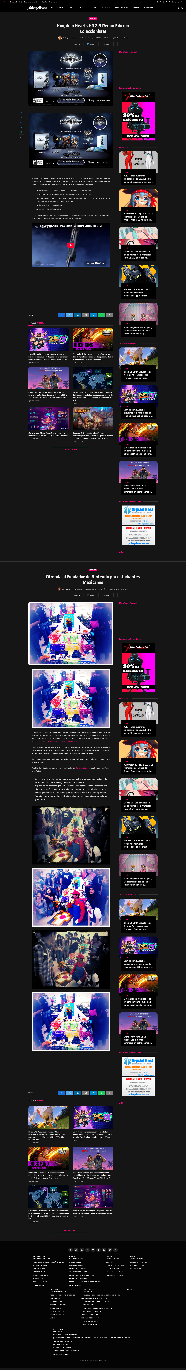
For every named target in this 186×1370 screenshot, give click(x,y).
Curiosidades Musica (115, 1265)
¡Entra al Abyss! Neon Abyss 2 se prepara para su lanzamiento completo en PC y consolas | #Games (48, 434)
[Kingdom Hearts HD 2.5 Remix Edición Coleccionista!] (70, 105)
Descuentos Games (77, 1269)
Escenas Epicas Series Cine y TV (95, 1301)
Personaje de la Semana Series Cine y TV (98, 1308)
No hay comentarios (121, 38)
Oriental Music (112, 1269)
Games (71, 7)
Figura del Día (56, 1301)
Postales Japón (137, 1265)
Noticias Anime (57, 7)
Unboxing (54, 1318)
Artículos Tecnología (91, 1321)
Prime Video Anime (41, 1275)
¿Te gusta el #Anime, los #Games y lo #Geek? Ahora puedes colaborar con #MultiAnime (91, 1338)
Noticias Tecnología (90, 1318)
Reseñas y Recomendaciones (62, 1295)
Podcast (136, 7)
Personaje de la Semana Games (83, 1275)
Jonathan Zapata (83, 768)
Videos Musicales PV (115, 1272)
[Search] (182, 7)
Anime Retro (38, 1285)
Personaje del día (58, 1305)
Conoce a (110, 1262)
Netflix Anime (39, 1272)
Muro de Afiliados (61, 1344)
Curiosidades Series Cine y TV (94, 1298)
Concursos (55, 1298)
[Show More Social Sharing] (115, 44)
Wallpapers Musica (114, 1275)
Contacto (57, 1331)
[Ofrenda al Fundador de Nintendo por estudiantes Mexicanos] (70, 665)
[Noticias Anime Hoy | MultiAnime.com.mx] (37, 8)
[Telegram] (21, 127)
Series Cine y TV (88, 1291)
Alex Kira (67, 589)
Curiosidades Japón (138, 1262)
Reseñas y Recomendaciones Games (84, 1282)
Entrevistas (55, 1308)
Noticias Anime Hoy (41, 1259)
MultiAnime (149, 7)
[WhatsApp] (21, 132)
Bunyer (67, 38)
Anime (126, 172)
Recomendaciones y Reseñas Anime (48, 1262)
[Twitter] (21, 117)
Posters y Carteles (89, 1315)
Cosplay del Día (57, 1311)
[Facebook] (21, 112)
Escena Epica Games (78, 1278)
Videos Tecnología (89, 1324)
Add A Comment (70, 450)
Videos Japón (136, 1269)
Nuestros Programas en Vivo (66, 1351)
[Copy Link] (21, 136)
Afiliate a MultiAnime (62, 1347)
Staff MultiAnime (61, 1354)
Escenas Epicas (57, 1315)
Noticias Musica (113, 1259)
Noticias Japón (137, 1259)
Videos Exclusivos (58, 1291)
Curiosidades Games (78, 1272)
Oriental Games (76, 1265)
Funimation (38, 1278)
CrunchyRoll (39, 1269)
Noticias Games (76, 1259)
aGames (93, 19)
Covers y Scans (40, 1282)
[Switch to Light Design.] (178, 8)
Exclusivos (105, 7)
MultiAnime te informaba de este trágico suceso (58, 741)
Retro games (75, 1285)
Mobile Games (75, 1262)
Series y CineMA (121, 7)
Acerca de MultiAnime (62, 1341)
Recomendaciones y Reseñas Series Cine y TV (100, 1295)
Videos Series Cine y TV (91, 1311)
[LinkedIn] (21, 122)
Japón (93, 7)
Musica (83, 7)
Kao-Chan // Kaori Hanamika (65, 1334)
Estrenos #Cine (87, 1305)
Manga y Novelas (40, 1265)
